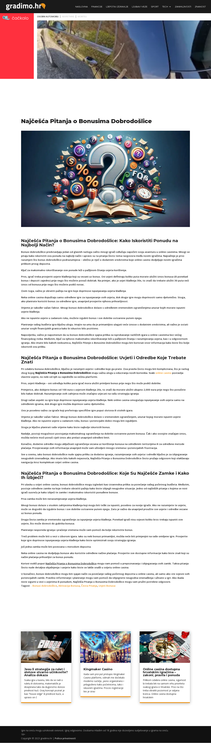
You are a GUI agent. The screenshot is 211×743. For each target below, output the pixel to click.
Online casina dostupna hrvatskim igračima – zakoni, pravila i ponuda (161, 672)
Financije (96, 6)
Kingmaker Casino (98, 669)
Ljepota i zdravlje (117, 6)
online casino (163, 372)
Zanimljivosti (183, 6)
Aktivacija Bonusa (69, 585)
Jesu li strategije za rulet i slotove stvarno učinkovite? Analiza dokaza (46, 672)
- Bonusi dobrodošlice (44, 585)
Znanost (200, 6)
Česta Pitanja (89, 585)
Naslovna (81, 6)
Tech (165, 6)
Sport (155, 6)
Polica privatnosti (65, 738)
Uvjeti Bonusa (107, 585)
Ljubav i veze (139, 6)
